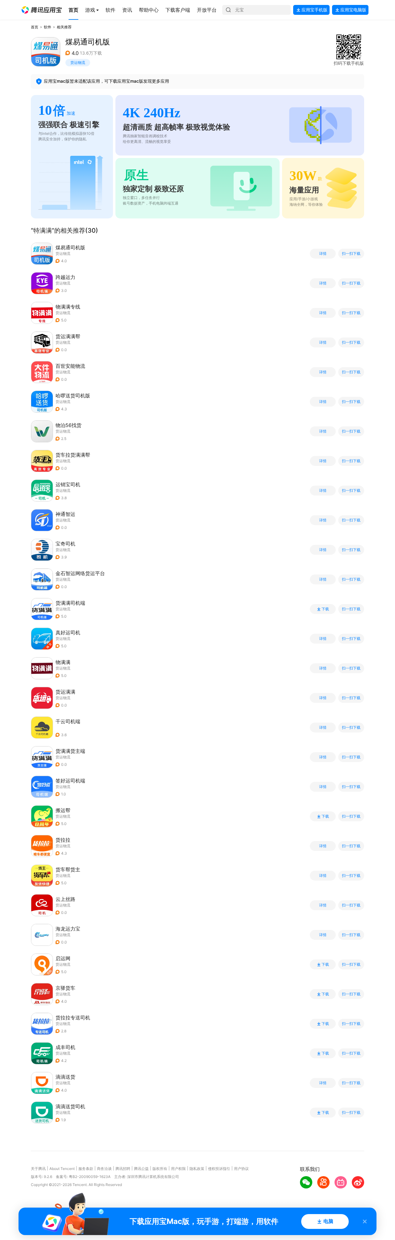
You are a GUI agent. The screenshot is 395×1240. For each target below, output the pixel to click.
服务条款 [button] (85, 1168)
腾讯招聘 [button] (122, 1168)
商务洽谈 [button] (104, 1168)
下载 (325, 609)
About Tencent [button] (62, 1168)
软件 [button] (47, 27)
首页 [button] (34, 27)
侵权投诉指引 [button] (219, 1168)
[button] (42, 10)
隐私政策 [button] (196, 1168)
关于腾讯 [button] (38, 1168)
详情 (322, 253)
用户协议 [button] (241, 1168)
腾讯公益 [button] (141, 1168)
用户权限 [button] (178, 1168)
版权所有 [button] (159, 1168)
